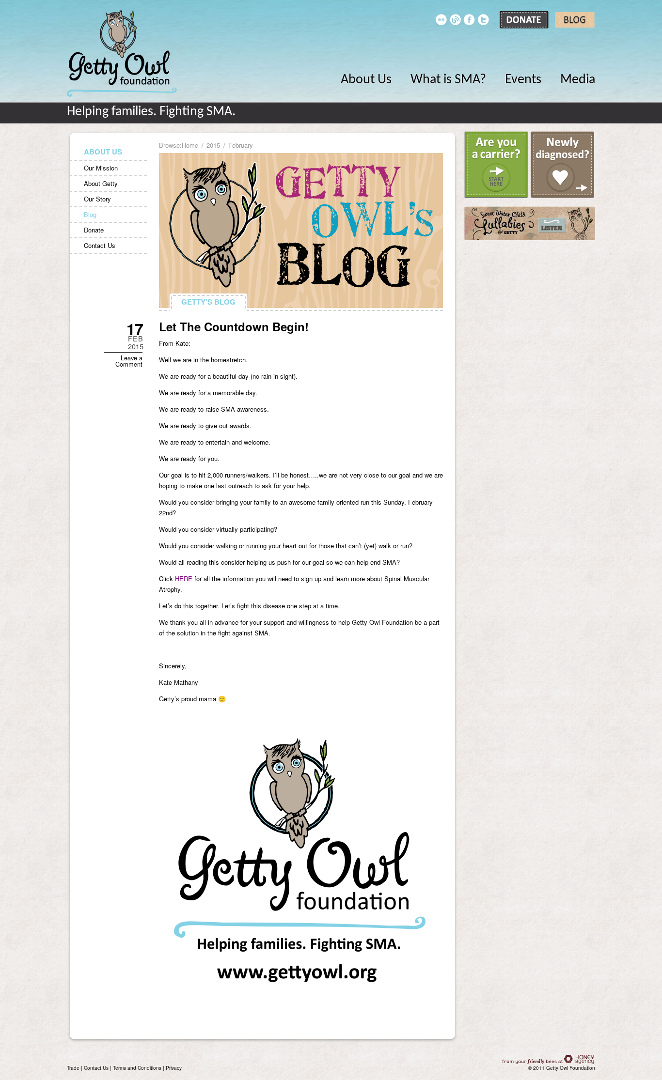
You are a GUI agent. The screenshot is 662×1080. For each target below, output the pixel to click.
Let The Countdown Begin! (234, 326)
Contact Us (99, 245)
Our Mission (101, 168)
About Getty (101, 183)
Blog (90, 214)
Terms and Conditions (137, 1068)
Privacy (174, 1068)
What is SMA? (448, 80)
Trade (73, 1068)
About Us (366, 80)
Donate (94, 230)
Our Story (97, 199)
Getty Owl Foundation (122, 53)
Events (523, 80)
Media (577, 80)
